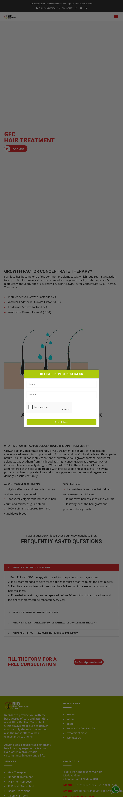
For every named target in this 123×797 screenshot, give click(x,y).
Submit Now (61, 422)
